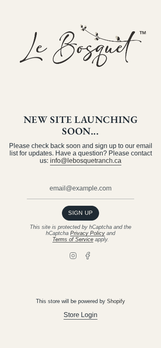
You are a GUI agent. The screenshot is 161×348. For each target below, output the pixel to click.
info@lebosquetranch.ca (85, 160)
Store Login (80, 314)
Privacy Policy (87, 233)
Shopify (116, 301)
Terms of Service (72, 239)
